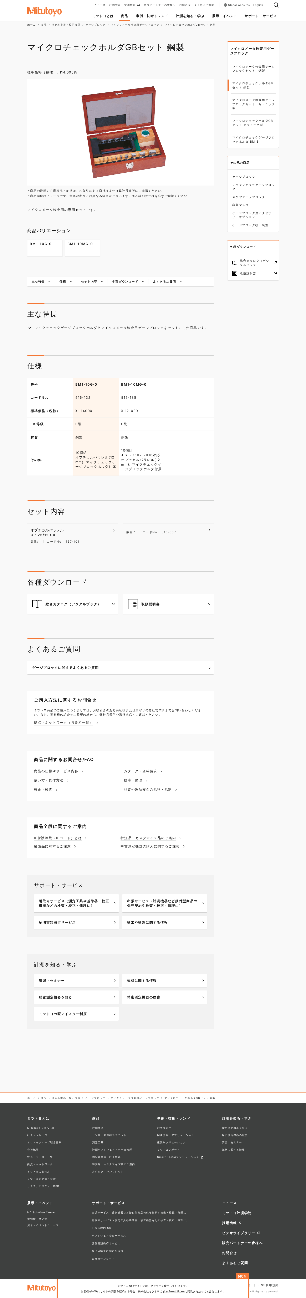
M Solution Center (41, 1212)
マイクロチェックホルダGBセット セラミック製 (252, 123)
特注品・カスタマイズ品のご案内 (113, 1164)
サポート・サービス (108, 1203)
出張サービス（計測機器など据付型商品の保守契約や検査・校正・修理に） (140, 1212)
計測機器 (98, 1128)
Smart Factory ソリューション (178, 1157)
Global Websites (239, 4)
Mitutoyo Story (38, 1128)
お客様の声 (164, 1128)
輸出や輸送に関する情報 (107, 1251)
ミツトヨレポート (168, 1150)
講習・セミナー (232, 1142)
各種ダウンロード (103, 1258)
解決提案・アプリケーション (175, 1135)
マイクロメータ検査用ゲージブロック (252, 50)
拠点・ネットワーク (40, 1164)
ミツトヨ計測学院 (237, 1213)
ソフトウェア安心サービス (109, 1235)
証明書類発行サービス (106, 1243)
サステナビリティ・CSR (43, 1186)
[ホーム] (51, 11)
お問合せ (185, 5)
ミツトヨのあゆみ (38, 1171)
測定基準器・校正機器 (106, 1157)
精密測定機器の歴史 (235, 1135)
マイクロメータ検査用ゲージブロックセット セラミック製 (253, 104)
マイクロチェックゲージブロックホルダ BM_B (253, 139)
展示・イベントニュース (43, 1225)
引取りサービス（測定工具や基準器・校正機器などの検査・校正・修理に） (140, 1220)
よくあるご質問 (204, 5)
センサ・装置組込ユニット (109, 1135)
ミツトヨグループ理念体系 (44, 1142)
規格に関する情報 (233, 1150)
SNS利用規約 (269, 1285)
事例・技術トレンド (173, 1118)
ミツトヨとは (38, 1118)
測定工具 (98, 1142)
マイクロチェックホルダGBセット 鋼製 (252, 85)
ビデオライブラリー (238, 1233)
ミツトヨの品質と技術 (41, 1179)
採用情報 (130, 5)
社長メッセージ (37, 1135)
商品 (96, 1118)
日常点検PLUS (101, 1227)
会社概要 (33, 1150)
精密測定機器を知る (235, 1128)
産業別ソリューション (171, 1142)
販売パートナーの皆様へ (160, 5)
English (258, 5)
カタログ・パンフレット (108, 1171)
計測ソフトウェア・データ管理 (112, 1150)
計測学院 (115, 5)
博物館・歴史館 (37, 1218)
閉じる (242, 1276)
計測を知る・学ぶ (237, 1118)
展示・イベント (40, 1203)
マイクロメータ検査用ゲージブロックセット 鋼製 (253, 68)
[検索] (276, 4)
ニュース (100, 5)
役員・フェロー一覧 (40, 1157)
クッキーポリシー (174, 1291)
